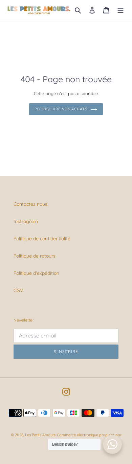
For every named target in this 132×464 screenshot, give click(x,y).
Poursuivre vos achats (61, 109)
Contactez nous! (31, 204)
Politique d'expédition (36, 273)
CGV (18, 290)
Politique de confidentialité (42, 239)
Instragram (26, 221)
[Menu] (120, 10)
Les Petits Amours (40, 435)
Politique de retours (35, 256)
